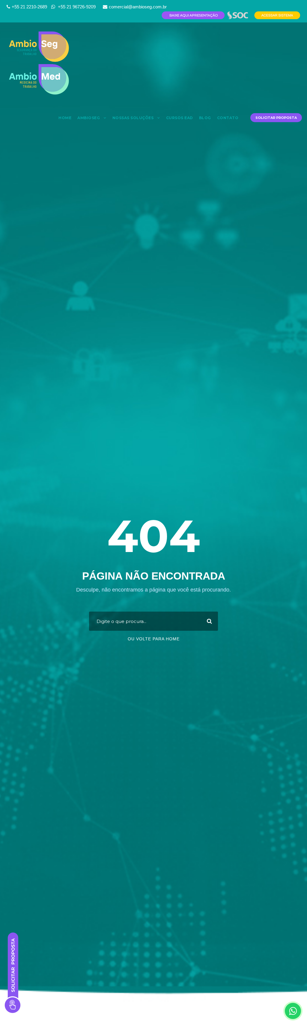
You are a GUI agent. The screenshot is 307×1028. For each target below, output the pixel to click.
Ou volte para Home (154, 638)
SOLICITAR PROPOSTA (276, 118)
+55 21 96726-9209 (76, 6)
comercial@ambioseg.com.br (138, 6)
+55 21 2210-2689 (29, 6)
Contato (228, 118)
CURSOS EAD (179, 118)
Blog (205, 118)
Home (64, 118)
